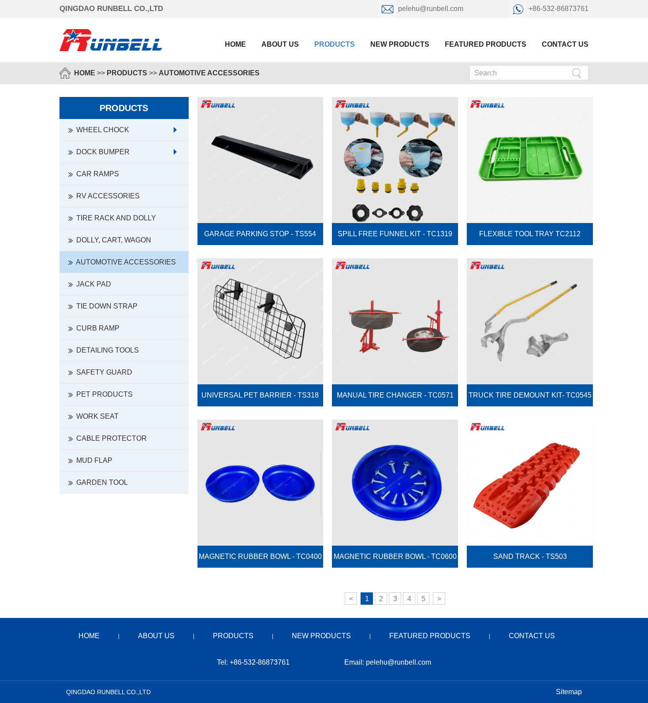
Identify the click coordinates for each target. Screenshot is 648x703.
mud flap (92, 460)
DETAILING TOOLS (106, 350)
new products (399, 44)
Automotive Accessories (209, 73)
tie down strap (105, 306)
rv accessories (106, 196)
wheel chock (101, 130)
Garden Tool (100, 482)
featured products (485, 44)
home (89, 636)
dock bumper (101, 152)
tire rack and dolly (114, 218)
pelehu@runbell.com (430, 8)
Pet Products (103, 394)
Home (235, 44)
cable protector (110, 438)
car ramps (96, 174)
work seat (96, 416)
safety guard (102, 372)
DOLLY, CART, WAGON (112, 240)
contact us (565, 44)
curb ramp (96, 328)
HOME (84, 73)
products (334, 44)
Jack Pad (92, 284)
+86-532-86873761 (557, 8)
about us (280, 44)
